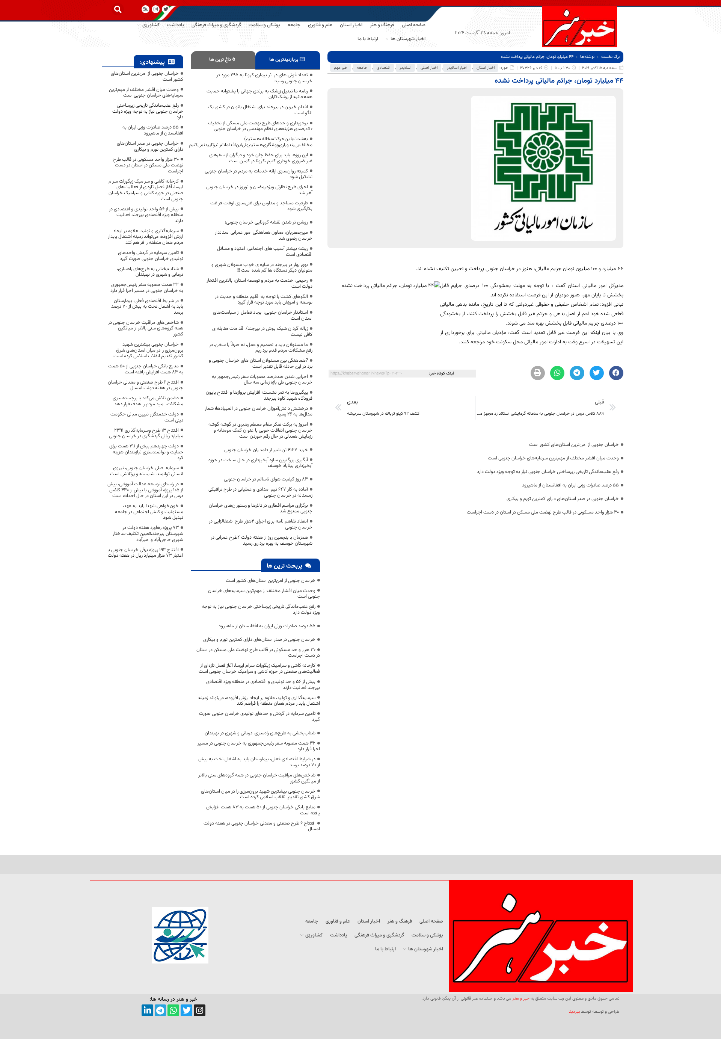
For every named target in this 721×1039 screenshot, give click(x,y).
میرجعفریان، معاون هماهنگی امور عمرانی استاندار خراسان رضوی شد (263, 235)
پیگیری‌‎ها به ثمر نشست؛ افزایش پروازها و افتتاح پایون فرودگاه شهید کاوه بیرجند (259, 395)
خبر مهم (340, 68)
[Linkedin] (147, 1010)
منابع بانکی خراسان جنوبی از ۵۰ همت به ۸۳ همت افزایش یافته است (263, 810)
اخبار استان (486, 68)
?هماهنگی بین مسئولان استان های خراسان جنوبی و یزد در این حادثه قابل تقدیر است (260, 363)
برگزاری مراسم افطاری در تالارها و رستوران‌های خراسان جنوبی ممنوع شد (260, 508)
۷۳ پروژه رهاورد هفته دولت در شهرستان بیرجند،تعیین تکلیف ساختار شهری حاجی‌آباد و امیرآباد (148, 533)
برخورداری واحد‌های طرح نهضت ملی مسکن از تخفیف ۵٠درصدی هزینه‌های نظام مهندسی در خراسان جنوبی (260, 126)
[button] (118, 9)
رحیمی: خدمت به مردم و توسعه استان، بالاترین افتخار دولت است (259, 283)
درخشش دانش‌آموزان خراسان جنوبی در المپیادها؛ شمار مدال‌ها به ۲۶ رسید (258, 411)
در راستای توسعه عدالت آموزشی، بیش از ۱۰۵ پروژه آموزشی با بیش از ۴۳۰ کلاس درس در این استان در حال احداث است (145, 490)
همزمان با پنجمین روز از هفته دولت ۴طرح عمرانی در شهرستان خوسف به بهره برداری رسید (261, 540)
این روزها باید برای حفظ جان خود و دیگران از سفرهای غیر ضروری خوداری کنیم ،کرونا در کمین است (260, 158)
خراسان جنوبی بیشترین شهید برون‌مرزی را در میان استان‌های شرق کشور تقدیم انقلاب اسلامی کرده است (260, 794)
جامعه (362, 68)
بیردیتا (574, 1011)
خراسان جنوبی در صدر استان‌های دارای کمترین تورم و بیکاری (563, 499)
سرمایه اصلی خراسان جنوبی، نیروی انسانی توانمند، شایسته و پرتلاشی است (146, 471)
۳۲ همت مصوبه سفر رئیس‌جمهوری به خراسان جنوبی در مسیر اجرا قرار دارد (259, 746)
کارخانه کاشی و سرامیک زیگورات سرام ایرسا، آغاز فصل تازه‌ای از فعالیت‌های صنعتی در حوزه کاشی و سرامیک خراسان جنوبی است (259, 668)
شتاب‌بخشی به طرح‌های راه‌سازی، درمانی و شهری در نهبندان (260, 733)
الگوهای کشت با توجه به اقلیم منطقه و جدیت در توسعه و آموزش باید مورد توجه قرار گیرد (263, 300)
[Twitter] (186, 1010)
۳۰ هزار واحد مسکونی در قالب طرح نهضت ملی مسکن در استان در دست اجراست (543, 512)
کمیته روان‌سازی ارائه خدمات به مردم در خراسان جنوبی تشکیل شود (258, 174)
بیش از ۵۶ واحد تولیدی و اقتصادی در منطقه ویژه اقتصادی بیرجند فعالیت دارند (263, 685)
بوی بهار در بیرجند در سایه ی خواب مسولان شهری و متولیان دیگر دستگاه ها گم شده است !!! (261, 268)
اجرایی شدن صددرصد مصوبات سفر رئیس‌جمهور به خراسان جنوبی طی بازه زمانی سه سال (262, 380)
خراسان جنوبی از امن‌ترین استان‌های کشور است (574, 445)
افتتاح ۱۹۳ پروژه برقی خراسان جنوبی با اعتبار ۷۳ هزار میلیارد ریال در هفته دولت (145, 553)
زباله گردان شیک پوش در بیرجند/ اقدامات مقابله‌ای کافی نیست (262, 331)
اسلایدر (405, 68)
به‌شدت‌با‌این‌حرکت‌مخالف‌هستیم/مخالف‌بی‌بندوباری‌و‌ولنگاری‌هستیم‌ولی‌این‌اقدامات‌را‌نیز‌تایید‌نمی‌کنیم (250, 142)
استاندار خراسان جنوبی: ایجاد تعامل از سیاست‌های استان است (262, 315)
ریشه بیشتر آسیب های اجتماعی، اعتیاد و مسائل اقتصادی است (264, 251)
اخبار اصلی (429, 68)
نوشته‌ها (587, 57)
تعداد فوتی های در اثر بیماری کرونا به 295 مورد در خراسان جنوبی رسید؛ (264, 78)
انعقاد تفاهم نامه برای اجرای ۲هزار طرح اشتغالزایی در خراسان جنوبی (260, 524)
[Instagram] (156, 9)
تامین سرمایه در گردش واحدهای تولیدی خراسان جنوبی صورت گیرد (259, 716)
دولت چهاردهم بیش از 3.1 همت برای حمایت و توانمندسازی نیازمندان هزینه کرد (146, 452)
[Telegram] (160, 1010)
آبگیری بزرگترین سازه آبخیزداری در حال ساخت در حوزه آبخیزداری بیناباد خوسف (260, 463)
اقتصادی (383, 68)
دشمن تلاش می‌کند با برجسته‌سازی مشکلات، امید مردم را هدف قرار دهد (148, 401)
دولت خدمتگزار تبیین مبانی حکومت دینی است (146, 417)
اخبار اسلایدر (457, 68)
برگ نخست (610, 57)
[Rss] (145, 9)
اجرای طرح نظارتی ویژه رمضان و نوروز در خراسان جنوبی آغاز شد (259, 190)
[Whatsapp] (173, 1010)
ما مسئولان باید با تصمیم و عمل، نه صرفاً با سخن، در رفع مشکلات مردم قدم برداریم (260, 348)
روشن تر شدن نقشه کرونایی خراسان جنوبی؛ (266, 222)
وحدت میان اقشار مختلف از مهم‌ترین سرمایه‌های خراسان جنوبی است (553, 458)
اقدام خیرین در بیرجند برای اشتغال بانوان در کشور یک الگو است (260, 110)
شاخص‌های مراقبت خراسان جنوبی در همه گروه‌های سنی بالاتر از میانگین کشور (259, 778)
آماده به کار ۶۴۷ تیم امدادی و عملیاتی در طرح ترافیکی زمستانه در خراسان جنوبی (260, 492)
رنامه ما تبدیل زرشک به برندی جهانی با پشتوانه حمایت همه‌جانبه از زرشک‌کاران (259, 94)
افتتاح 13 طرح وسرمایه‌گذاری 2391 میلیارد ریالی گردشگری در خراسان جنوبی (146, 433)
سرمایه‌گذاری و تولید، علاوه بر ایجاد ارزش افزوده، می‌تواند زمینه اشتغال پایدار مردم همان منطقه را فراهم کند (259, 701)
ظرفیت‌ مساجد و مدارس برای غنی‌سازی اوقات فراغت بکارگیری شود (261, 206)
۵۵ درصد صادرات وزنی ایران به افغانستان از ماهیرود (570, 485)
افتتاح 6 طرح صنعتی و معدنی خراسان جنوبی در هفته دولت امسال (262, 826)
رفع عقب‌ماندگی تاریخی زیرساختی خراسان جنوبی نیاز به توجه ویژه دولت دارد (548, 472)
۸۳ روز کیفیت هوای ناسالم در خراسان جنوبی (266, 479)
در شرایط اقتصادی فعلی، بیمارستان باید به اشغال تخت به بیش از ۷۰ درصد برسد (259, 762)
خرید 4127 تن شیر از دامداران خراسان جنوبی (266, 450)
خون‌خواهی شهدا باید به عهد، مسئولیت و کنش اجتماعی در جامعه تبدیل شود (149, 511)
